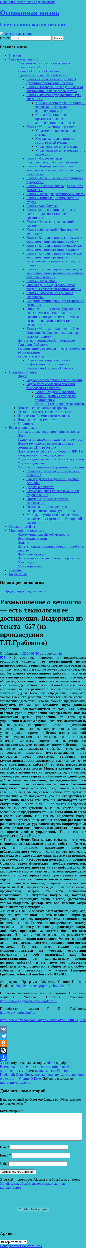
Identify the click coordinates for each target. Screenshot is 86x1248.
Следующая (36, 591)
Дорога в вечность (40, 487)
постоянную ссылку (15, 1082)
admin (57, 653)
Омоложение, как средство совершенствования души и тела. (51, 509)
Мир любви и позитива (26, 530)
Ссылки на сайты (22, 526)
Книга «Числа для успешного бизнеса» (55, 194)
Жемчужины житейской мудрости (43, 534)
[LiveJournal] (43, 1050)
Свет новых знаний (23, 59)
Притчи (23, 542)
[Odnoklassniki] (43, 1043)
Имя (4, 1147)
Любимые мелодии (32, 554)
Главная (15, 55)
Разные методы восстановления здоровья (49, 431)
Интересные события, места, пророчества (49, 558)
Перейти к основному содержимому (27, 2)
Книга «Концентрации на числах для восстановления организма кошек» (54, 247)
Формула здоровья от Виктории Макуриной (51, 459)
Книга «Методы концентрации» (50, 126)
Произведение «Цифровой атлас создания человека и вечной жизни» (53, 287)
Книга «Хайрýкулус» (42, 206)
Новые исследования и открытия (42, 408)
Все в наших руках (23, 427)
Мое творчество (30, 566)
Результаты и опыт (32, 356)
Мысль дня (26, 562)
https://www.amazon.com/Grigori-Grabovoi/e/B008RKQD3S (43, 1020)
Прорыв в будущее (23, 372)
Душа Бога (24, 1074)
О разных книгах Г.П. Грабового (42, 75)
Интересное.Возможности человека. (45, 416)
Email (5, 1155)
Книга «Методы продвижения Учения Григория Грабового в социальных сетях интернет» (55, 332)
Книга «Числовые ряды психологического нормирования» (52, 160)
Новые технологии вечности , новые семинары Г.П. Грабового (45, 445)
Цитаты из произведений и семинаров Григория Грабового (47, 342)
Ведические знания (32, 538)
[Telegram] (43, 1036)
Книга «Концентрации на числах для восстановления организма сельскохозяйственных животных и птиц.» (54, 259)
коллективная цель (48, 1074)
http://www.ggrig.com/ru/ (17, 1012)
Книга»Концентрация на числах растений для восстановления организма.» (50, 214)
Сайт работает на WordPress (21, 1246)
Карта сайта (18, 574)
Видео (22, 376)
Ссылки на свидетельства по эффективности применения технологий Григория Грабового (50, 364)
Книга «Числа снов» (41, 281)
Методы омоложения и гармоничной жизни (51, 467)
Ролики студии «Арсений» (55, 392)
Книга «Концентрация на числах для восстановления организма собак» (54, 239)
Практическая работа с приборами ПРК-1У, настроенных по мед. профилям (50, 453)
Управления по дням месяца (56, 146)
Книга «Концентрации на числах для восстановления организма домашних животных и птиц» (55, 273)
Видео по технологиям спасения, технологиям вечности (51, 386)
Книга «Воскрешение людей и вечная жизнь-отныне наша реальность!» (54, 89)
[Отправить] (43, 1057)
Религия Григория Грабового (39, 71)
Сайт (3, 1163)
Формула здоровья (31, 463)
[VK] (43, 1029)
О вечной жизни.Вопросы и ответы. (45, 63)
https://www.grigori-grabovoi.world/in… (28, 1001)
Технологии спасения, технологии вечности (51, 439)
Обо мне (15, 570)
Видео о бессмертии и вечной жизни (54, 380)
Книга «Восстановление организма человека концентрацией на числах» (55, 119)
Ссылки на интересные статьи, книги (46, 412)
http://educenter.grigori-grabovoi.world (43, 986)
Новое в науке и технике (36, 419)
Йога (21, 435)
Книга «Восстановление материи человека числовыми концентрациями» (60, 107)
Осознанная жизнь (29, 12)
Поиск (5, 38)
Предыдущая (12, 591)
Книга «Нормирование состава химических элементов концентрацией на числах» (55, 170)
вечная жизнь (45, 1070)
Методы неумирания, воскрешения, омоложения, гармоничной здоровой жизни (54, 518)
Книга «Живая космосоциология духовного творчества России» (51, 81)
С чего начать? (29, 67)
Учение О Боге (29, 1078)
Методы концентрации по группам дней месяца (55, 140)
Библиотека (26, 423)
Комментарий (11, 1111)
